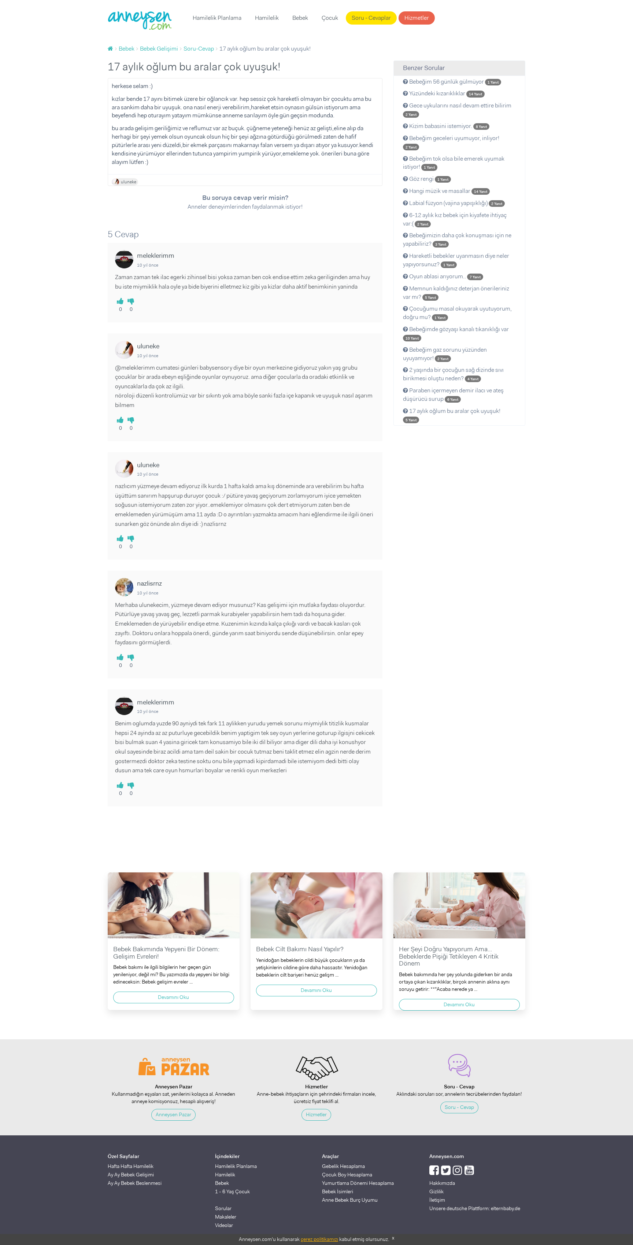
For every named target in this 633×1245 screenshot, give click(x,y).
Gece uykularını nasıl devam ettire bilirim (458, 109)
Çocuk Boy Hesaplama (347, 1174)
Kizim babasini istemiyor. (447, 126)
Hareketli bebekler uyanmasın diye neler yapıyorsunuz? (456, 260)
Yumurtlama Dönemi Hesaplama (358, 1183)
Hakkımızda (442, 1183)
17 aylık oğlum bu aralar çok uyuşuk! (453, 414)
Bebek (300, 18)
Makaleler (225, 1216)
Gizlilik (436, 1191)
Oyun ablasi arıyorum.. (444, 276)
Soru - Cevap (459, 1107)
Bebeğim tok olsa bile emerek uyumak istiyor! (453, 163)
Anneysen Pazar (173, 1114)
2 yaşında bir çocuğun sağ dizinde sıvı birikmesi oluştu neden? (453, 374)
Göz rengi (428, 179)
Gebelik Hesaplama (343, 1166)
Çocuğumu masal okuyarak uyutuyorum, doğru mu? (457, 313)
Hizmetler (416, 18)
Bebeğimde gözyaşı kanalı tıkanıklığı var (457, 333)
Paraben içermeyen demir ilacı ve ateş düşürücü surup (453, 395)
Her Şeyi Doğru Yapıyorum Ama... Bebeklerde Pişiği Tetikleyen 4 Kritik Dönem (449, 956)
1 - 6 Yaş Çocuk (232, 1191)
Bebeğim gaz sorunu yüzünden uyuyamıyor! (445, 354)
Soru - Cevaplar (371, 18)
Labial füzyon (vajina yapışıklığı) (455, 203)
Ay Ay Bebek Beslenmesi (135, 1183)
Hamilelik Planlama (217, 18)
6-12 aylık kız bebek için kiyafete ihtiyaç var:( (455, 219)
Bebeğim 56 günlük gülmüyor (453, 81)
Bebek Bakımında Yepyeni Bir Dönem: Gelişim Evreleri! (166, 953)
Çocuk (330, 18)
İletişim (437, 1200)
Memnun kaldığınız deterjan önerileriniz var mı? (456, 293)
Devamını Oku (173, 997)
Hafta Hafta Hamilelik (130, 1166)
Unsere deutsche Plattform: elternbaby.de (474, 1208)
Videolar (224, 1225)
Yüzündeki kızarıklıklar (445, 93)
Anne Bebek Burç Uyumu (350, 1200)
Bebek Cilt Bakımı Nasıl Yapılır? (300, 949)
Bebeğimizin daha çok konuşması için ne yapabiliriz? (457, 239)
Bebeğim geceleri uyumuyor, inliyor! (452, 142)
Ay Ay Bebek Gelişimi (131, 1174)
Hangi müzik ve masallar (447, 191)
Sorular (223, 1208)
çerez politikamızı (319, 1239)
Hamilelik (267, 18)
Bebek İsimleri (337, 1191)
